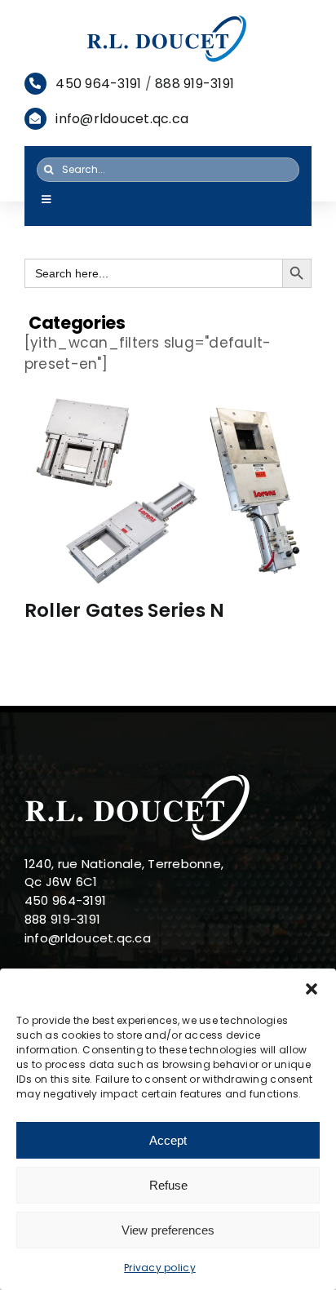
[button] (311, 989)
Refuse (168, 1185)
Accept (168, 1140)
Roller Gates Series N (124, 610)
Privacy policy (160, 1267)
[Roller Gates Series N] (168, 489)
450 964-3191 (98, 83)
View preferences (168, 1230)
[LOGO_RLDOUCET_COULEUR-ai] (168, 19)
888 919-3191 (194, 83)
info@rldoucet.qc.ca (121, 118)
